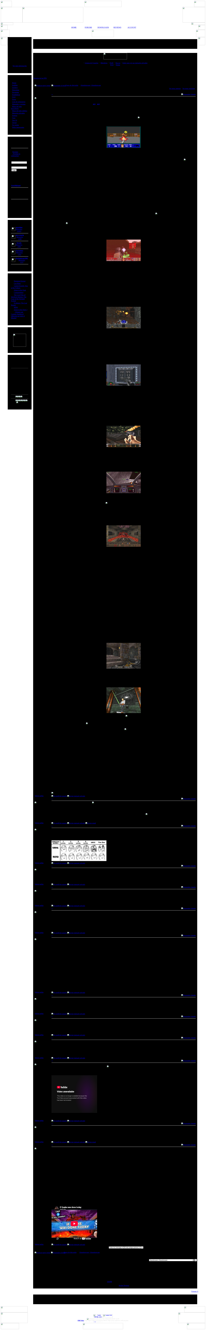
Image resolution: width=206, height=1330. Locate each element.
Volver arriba (39, 796)
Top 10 (14, 120)
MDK (16, 307)
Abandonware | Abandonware (90, 85)
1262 (19, 254)
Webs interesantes (18, 127)
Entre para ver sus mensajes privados (135, 63)
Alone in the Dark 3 (20, 310)
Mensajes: (19, 229)
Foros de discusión (72, 85)
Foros (14, 99)
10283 (19, 231)
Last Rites (17, 283)
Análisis (14, 85)
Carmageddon (18, 292)
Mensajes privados (18, 113)
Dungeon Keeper (20, 281)
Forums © (194, 1291)
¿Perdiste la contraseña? (15, 155)
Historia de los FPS (40, 78)
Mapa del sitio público (19, 111)
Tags (13, 118)
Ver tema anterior (175, 88)
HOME (73, 27)
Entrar (118, 65)
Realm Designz (124, 1285)
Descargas (15, 90)
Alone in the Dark (20, 290)
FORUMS (88, 27)
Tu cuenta (15, 125)
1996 (19, 247)
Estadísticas (16, 95)
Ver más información (20, 66)
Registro (15, 152)
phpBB (109, 1282)
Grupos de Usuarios (91, 63)
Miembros (104, 63)
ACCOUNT (132, 27)
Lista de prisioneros (18, 102)
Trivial (14, 123)
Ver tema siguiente (188, 88)
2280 (20, 239)
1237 (21, 262)
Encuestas (15, 92)
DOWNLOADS (103, 27)
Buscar (118, 63)
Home (14, 83)
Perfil (111, 63)
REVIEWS (117, 27)
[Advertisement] (115, 44)
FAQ (14, 97)
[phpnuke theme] (103, 1328)
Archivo (15, 88)
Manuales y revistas (18, 104)
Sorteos (14, 115)
